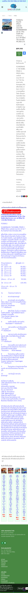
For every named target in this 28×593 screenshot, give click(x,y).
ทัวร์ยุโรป (18, 182)
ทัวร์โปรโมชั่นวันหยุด (21, 187)
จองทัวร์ (3, 573)
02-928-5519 (7, 550)
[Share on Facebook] (22, 196)
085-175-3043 (5, 553)
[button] (26, 7)
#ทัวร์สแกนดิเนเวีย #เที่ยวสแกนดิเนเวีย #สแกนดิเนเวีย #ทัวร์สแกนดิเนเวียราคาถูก (13, 458)
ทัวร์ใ (2, 566)
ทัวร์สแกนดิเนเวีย (20, 184)
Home (3, 15)
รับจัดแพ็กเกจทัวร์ (5, 575)
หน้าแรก (3, 559)
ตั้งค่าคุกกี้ (20, 588)
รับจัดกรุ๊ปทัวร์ (4, 577)
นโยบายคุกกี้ (3, 590)
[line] (5, 543)
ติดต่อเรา (19, 54)
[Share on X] (24, 196)
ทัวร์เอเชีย (3, 563)
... (6, 15)
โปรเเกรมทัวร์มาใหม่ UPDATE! (20, 190)
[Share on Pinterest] (26, 196)
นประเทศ (5, 566)
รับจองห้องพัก (4, 581)
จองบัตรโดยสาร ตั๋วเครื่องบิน (7, 582)
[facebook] (2, 543)
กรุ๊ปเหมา (3, 579)
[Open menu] (2, 7)
